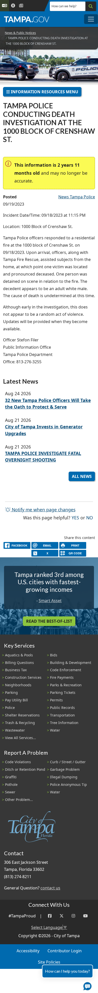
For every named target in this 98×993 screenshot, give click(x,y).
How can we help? (64, 6)
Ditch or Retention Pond (25, 769)
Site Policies (49, 962)
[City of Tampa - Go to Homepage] (26, 19)
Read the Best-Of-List (49, 621)
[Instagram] (73, 916)
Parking (11, 692)
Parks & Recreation (66, 685)
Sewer (10, 792)
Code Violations (18, 761)
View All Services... (20, 737)
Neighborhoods (18, 685)
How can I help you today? (67, 971)
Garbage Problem (65, 769)
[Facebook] (50, 916)
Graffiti (11, 777)
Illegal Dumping (63, 777)
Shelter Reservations (22, 715)
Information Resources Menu (44, 92)
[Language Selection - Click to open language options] (4, 5)
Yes (75, 517)
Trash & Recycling (20, 722)
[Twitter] (62, 916)
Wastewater (15, 730)
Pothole (11, 784)
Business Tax (16, 669)
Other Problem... (19, 799)
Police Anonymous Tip (68, 784)
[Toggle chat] (86, 985)
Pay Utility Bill (16, 700)
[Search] (90, 6)
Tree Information (64, 722)
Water (55, 730)
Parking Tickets (62, 692)
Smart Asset (50, 600)
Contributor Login (64, 951)
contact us (50, 888)
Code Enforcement (65, 669)
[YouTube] (85, 916)
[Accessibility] (13, 5)
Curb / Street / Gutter (68, 761)
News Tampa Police (76, 197)
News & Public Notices (20, 33)
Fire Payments (62, 677)
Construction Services (23, 677)
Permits (56, 700)
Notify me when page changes (43, 510)
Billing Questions (19, 662)
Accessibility (28, 951)
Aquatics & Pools (19, 655)
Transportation (62, 715)
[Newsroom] (21, 5)
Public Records (62, 707)
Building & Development (70, 662)
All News (82, 476)
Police (10, 707)
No (89, 517)
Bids (53, 655)
